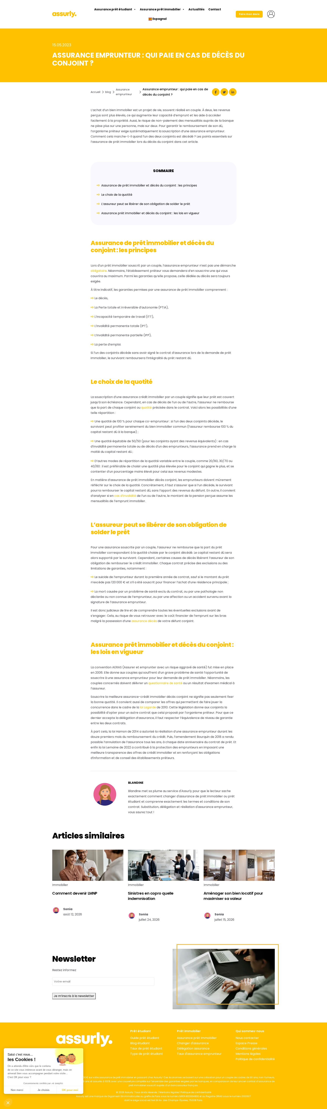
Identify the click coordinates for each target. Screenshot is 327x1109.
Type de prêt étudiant (146, 1054)
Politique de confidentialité (255, 1059)
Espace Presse (246, 1043)
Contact (214, 9)
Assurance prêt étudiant (113, 9)
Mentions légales (248, 1054)
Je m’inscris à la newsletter (74, 996)
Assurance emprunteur (124, 92)
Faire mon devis (249, 14)
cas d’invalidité (125, 496)
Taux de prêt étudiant (146, 1048)
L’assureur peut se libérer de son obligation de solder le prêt (145, 204)
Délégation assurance (193, 1048)
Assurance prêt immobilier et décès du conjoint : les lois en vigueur (150, 213)
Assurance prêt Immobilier (197, 1038)
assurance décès (144, 621)
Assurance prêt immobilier (160, 9)
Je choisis (43, 1089)
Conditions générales (251, 1048)
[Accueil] (64, 14)
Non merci (17, 1089)
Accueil (95, 92)
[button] (7, 1102)
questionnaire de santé (165, 683)
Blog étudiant (140, 1043)
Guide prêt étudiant (144, 1038)
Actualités (196, 9)
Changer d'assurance (193, 1043)
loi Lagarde (148, 707)
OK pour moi (70, 1089)
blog (108, 92)
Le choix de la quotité (116, 194)
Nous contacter (247, 1038)
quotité (146, 407)
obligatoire (99, 271)
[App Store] (84, 1054)
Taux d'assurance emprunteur (199, 1054)
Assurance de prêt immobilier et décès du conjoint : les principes (149, 185)
